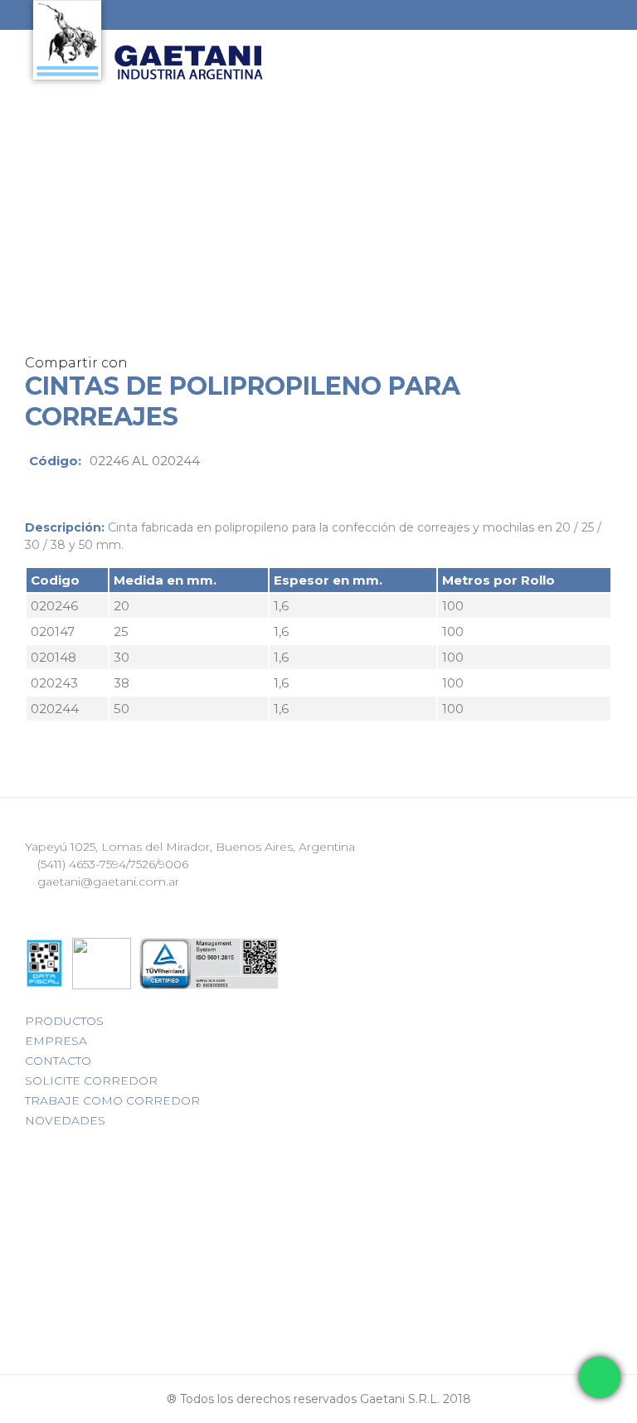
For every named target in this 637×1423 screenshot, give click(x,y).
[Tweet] (183, 363)
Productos (64, 1020)
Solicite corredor (91, 1080)
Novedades (65, 1120)
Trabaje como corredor (112, 1100)
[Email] (142, 363)
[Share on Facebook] (163, 363)
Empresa (56, 1040)
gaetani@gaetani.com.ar (106, 881)
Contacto (58, 1060)
